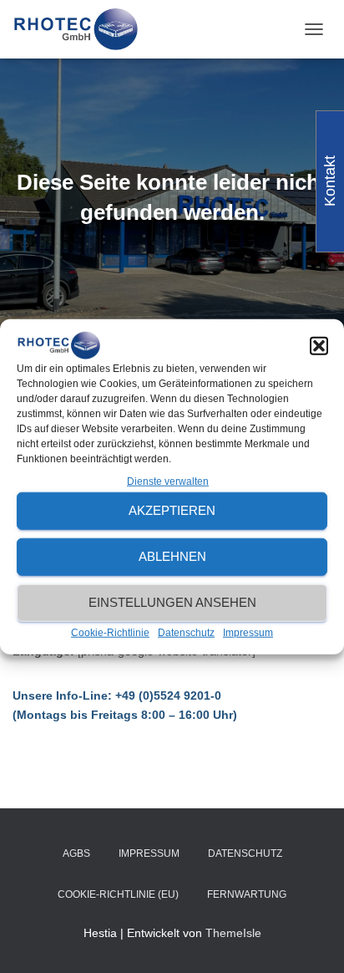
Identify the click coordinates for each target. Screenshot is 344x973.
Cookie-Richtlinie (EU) (118, 894)
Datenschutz (186, 633)
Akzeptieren (172, 510)
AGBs (76, 853)
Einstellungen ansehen (172, 602)
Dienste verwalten (168, 481)
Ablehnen (172, 556)
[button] (319, 345)
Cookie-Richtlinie (110, 633)
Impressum (248, 633)
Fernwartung (246, 894)
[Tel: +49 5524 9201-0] (81, 29)
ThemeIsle (233, 933)
